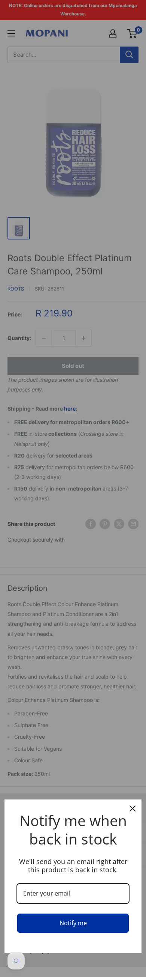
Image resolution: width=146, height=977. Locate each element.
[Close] (133, 808)
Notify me (73, 923)
